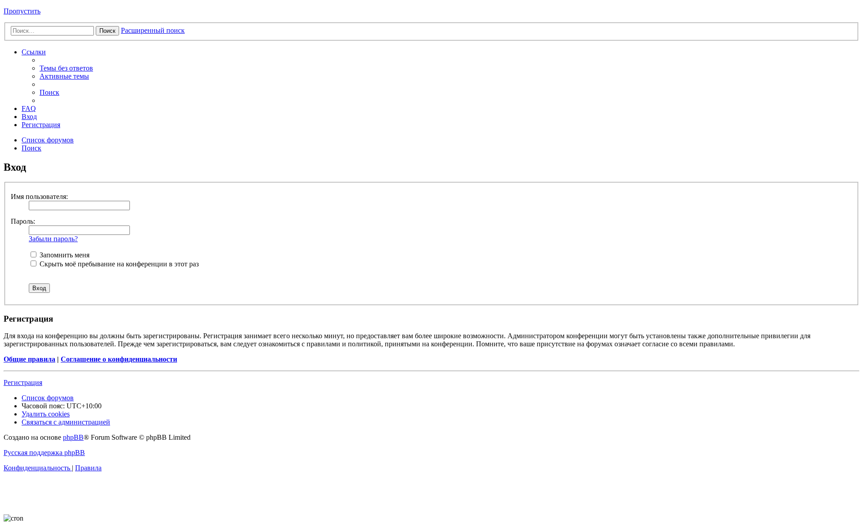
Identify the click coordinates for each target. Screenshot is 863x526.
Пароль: (23, 221)
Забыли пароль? (53, 239)
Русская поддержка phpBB (44, 452)
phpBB (73, 437)
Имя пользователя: (39, 196)
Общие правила (29, 359)
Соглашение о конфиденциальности (119, 359)
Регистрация (23, 382)
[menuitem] (66, 68)
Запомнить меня (63, 255)
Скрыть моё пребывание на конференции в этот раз (118, 264)
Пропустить (22, 11)
